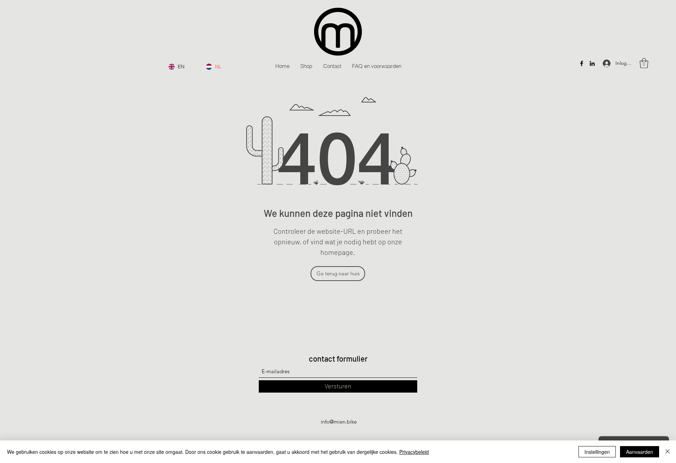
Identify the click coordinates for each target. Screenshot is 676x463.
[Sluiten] (667, 451)
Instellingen (597, 451)
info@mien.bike (339, 421)
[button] (644, 63)
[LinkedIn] (592, 63)
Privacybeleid (414, 451)
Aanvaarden (639, 451)
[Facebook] (581, 63)
